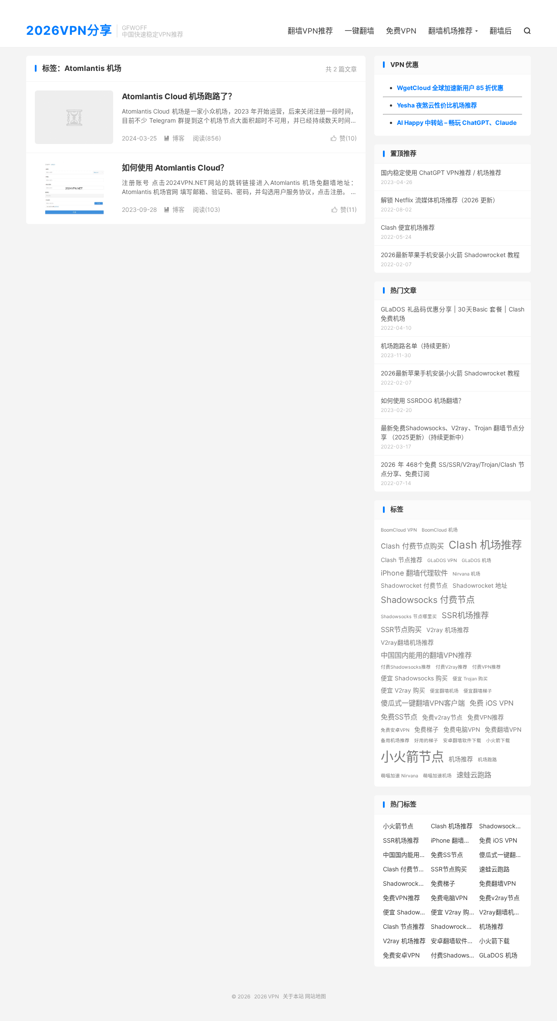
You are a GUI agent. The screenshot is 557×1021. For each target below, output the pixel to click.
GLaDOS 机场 (476, 560)
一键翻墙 (359, 31)
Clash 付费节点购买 (412, 546)
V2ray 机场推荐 (447, 629)
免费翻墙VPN (503, 729)
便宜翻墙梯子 (477, 691)
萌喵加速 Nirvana (399, 776)
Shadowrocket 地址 (480, 585)
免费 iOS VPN (491, 703)
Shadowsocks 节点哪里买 (409, 616)
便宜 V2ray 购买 (403, 690)
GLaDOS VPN (442, 560)
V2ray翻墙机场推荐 (407, 642)
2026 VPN (266, 996)
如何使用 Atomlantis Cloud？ (175, 167)
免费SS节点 (399, 717)
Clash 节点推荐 (402, 559)
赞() (344, 138)
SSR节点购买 (401, 629)
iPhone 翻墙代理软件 (414, 573)
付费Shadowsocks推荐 (406, 667)
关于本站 (293, 996)
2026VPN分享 (69, 31)
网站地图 (315, 996)
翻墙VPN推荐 (310, 31)
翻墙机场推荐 (450, 31)
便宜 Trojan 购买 (470, 679)
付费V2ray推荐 (451, 667)
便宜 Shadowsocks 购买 (414, 678)
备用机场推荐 (395, 740)
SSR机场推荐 (465, 615)
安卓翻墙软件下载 (462, 740)
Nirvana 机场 (466, 574)
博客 (174, 138)
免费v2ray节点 (442, 717)
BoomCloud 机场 (440, 530)
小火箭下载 (498, 740)
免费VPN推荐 (485, 717)
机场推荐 (461, 759)
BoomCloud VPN (399, 530)
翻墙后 (501, 31)
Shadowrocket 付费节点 (414, 585)
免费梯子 (426, 729)
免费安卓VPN (395, 730)
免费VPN (401, 31)
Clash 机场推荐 (485, 544)
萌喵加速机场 (437, 776)
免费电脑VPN (461, 729)
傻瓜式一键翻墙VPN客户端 (423, 703)
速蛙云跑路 (473, 774)
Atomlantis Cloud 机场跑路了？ (179, 96)
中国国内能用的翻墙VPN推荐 (426, 655)
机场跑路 (487, 760)
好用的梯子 (426, 740)
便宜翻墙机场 (444, 691)
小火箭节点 (412, 756)
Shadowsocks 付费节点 (428, 600)
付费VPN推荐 (486, 667)
